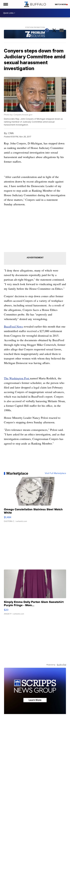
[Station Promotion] (35, 34)
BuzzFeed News (13, 326)
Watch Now (60, 4)
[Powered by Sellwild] (61, 665)
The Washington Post (17, 378)
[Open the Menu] (5, 4)
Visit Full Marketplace (55, 473)
